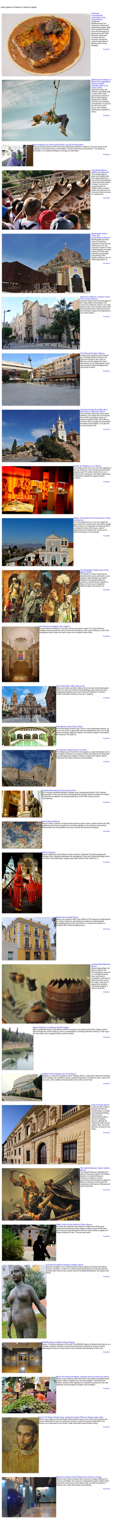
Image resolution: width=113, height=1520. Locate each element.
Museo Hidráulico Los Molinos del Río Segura (51, 1027)
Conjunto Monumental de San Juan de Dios (59, 790)
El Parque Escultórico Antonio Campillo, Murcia (64, 1265)
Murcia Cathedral (48, 852)
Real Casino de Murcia (51, 821)
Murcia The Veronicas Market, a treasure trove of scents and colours (82, 1377)
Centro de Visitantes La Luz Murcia (87, 466)
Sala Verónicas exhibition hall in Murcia (54, 626)
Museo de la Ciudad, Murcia (67, 917)
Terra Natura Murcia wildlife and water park (100, 171)
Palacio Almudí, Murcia (100, 1105)
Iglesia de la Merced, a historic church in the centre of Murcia (95, 298)
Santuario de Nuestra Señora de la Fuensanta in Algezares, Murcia (93, 411)
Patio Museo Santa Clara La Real (69, 727)
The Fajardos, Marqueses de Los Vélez (71, 750)
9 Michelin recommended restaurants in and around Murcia (98, 16)
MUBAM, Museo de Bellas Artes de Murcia (58, 1342)
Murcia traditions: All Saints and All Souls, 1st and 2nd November (58, 145)
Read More (106, 49)
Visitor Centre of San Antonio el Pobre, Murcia (74, 1224)
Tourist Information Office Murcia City (70, 686)
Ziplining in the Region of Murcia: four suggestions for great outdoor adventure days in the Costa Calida (101, 84)
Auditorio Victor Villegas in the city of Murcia (59, 1074)
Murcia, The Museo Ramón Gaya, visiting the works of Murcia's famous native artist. (70, 1417)
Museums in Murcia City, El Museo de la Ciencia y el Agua (79, 1477)
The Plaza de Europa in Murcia (92, 353)
